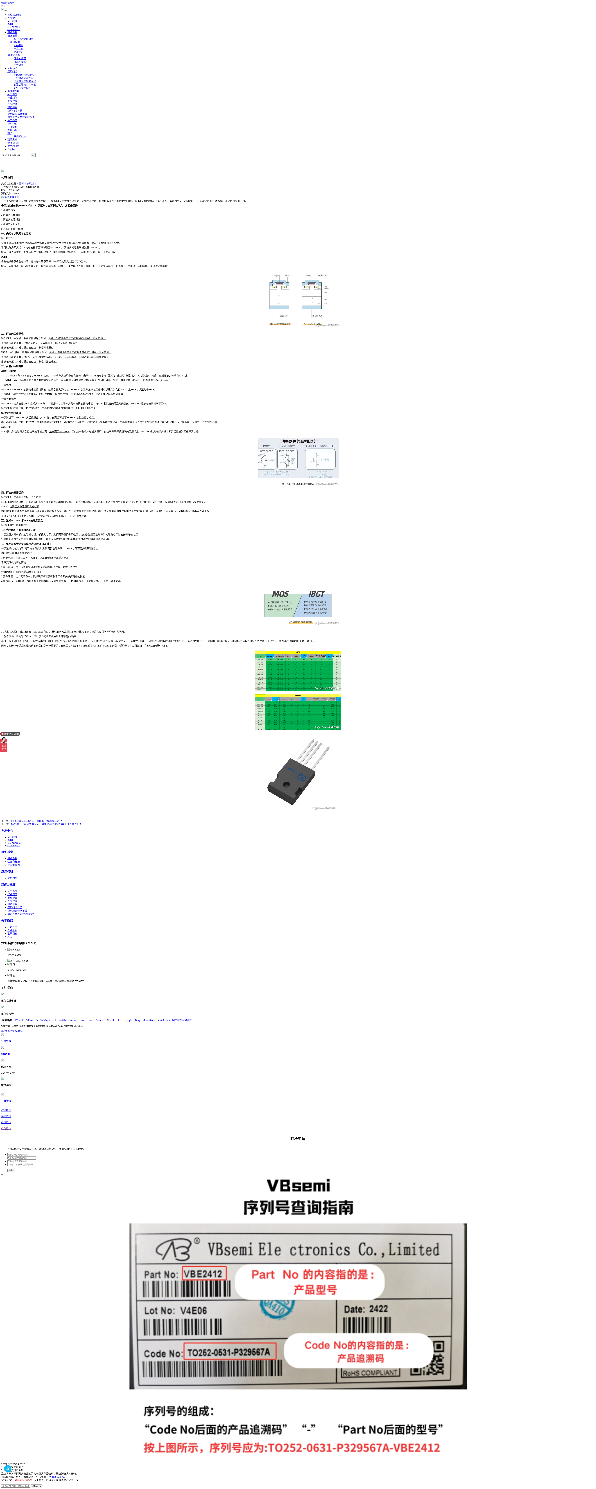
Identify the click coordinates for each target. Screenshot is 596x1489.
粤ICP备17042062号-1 (13, 1031)
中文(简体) (13, 142)
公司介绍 (12, 123)
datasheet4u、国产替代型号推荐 (175, 1020)
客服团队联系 (56, 1476)
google (130, 1020)
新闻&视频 (13, 91)
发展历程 (12, 130)
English (11, 149)
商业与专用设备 (22, 88)
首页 (14, 14)
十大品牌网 (60, 1020)
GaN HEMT (13, 29)
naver (90, 1020)
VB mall (19, 1020)
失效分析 (19, 65)
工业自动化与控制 (24, 78)
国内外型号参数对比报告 (21, 117)
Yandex (100, 1020)
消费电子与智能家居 (25, 81)
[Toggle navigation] (5, 10)
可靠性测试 (20, 61)
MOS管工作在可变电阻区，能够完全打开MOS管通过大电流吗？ (46, 824)
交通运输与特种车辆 (25, 84)
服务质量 (12, 32)
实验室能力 (13, 55)
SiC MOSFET (14, 26)
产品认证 (19, 48)
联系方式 (4, 3)
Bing (138, 1020)
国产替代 (12, 107)
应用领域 (12, 68)
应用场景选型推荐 (17, 114)
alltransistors (150, 1020)
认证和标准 (13, 42)
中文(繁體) (13, 146)
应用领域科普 (14, 110)
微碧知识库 (20, 136)
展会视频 (12, 101)
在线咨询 (11, 3)
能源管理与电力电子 (25, 74)
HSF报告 (18, 45)
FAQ (9, 133)
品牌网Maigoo (43, 1020)
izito (120, 1020)
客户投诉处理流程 (24, 39)
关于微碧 (12, 120)
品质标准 (19, 52)
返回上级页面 (11, 197)
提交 (11, 1170)
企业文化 (12, 127)
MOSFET (12, 21)
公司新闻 (12, 94)
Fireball (110, 1020)
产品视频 (12, 104)
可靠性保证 (20, 58)
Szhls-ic (30, 1020)
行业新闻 (12, 97)
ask (82, 1020)
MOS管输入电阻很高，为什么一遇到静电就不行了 (38, 821)
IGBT (10, 24)
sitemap (73, 1020)
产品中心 (12, 18)
